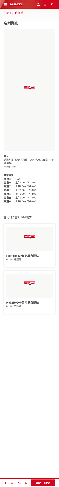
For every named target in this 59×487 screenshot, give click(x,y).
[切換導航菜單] (5, 4)
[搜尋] (52, 4)
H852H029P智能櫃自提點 (22, 302)
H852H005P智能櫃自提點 (22, 256)
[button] (29, 88)
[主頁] (16, 4)
